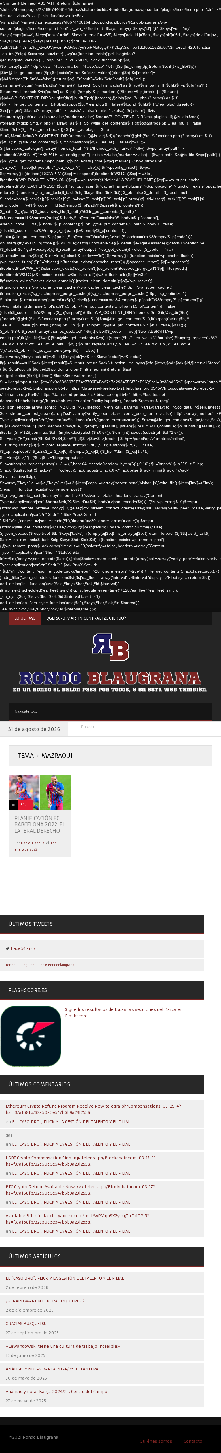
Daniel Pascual (33, 843)
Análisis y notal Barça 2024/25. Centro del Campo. (57, 1391)
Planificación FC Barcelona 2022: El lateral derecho (39, 824)
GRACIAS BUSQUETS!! (26, 1323)
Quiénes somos (156, 1441)
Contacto (193, 1441)
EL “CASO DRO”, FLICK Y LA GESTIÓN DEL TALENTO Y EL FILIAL (71, 1121)
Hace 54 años (23, 948)
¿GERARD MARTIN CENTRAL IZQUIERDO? (86, 618)
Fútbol (26, 805)
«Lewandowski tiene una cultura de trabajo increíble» (63, 1346)
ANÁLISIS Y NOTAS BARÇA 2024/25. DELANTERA (52, 1369)
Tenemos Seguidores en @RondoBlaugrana (40, 965)
